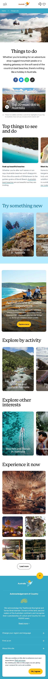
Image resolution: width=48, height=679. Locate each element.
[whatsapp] (26, 79)
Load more (24, 566)
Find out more (20, 660)
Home (4, 11)
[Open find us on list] (43, 641)
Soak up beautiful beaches (13, 166)
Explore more (24, 324)
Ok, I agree (35, 671)
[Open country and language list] (43, 633)
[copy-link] (32, 79)
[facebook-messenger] (21, 79)
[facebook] (15, 79)
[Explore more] (24, 301)
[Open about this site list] (43, 649)
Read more (23, 623)
